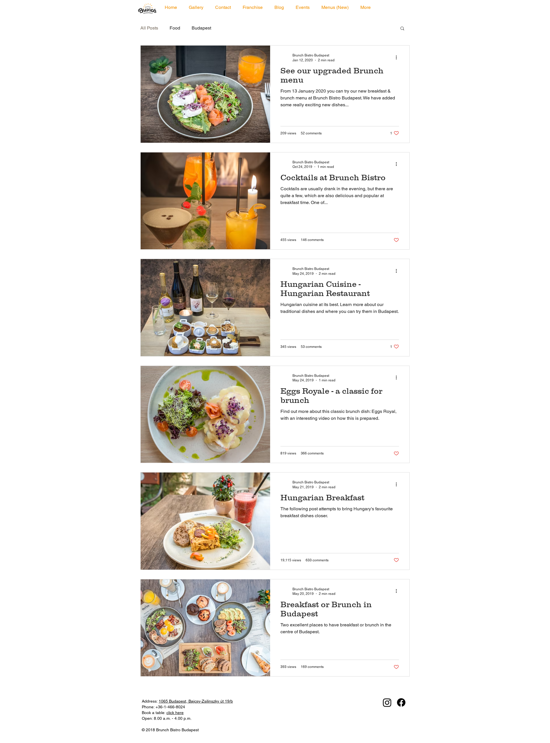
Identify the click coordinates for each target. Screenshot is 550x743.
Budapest (201, 28)
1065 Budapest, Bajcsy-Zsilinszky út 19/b (196, 701)
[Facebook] (401, 702)
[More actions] (398, 57)
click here (175, 712)
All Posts (149, 28)
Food (175, 28)
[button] (402, 29)
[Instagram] (387, 702)
